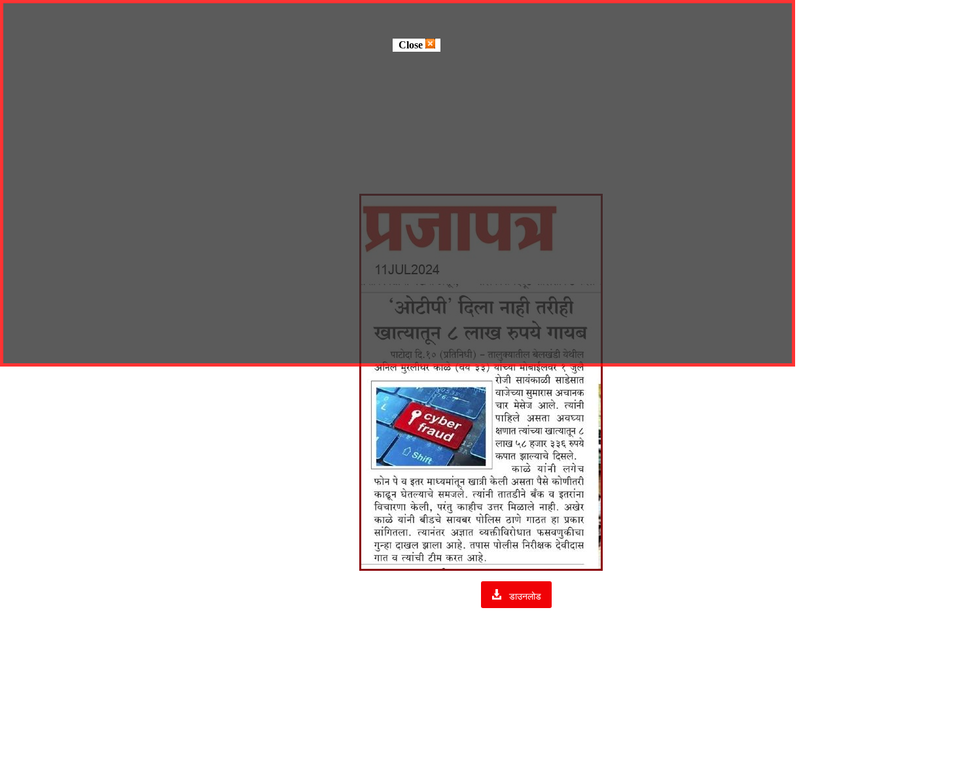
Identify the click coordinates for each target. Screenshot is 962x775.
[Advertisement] (481, 676)
